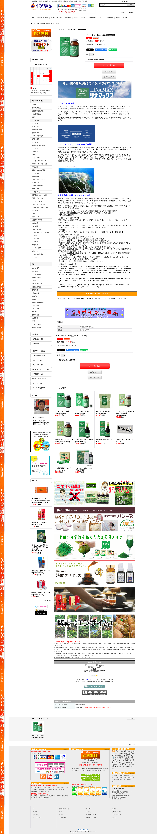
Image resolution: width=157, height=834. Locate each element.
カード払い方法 (37, 383)
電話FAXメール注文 (38, 351)
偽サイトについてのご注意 (40, 369)
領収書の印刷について (39, 378)
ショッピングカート (38, 817)
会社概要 (35, 334)
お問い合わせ (109, 71)
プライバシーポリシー (39, 365)
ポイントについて (38, 360)
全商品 (34, 105)
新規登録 (131, 12)
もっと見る (47, 600)
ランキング (88, 811)
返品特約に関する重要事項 (95, 59)
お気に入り (36, 814)
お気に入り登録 (109, 77)
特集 (60, 811)
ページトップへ (130, 744)
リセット (132, 718)
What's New (89, 808)
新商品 (61, 814)
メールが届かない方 (38, 355)
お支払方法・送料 (38, 339)
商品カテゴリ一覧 (64, 808)
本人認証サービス (38, 374)
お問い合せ (35, 343)
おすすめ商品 (62, 817)
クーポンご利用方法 (38, 388)
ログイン (122, 12)
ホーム (35, 808)
